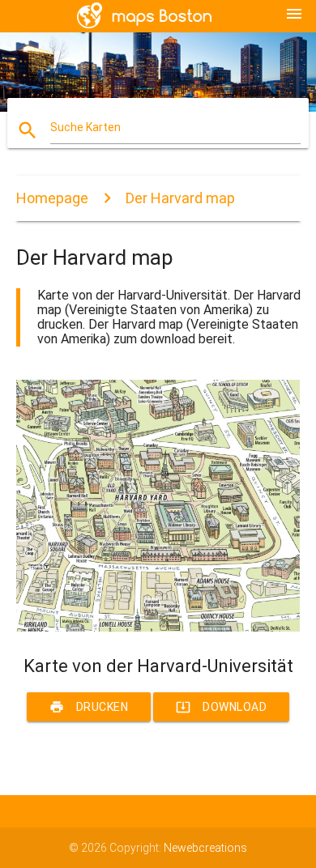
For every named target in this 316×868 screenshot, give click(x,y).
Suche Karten (85, 127)
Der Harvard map (180, 197)
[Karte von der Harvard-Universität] (158, 627)
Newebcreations (205, 847)
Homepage (52, 197)
